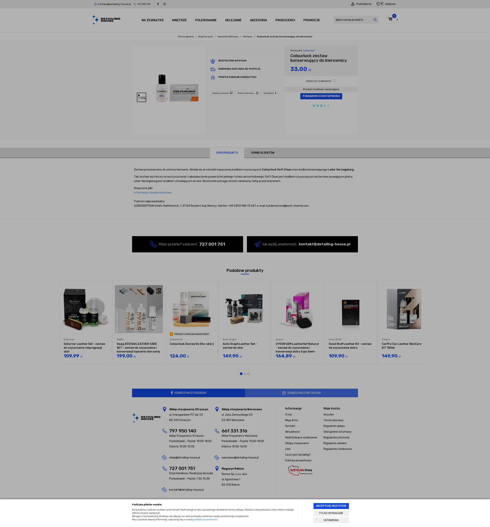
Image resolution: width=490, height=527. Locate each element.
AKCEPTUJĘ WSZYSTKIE (331, 505)
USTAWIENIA (331, 520)
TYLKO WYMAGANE (331, 513)
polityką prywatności (205, 519)
